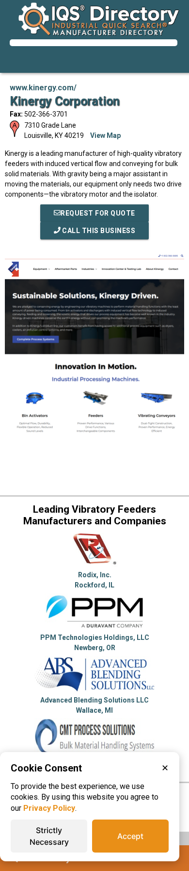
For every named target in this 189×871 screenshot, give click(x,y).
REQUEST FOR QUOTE (98, 213)
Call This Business (98, 230)
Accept (130, 836)
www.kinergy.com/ (43, 87)
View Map (105, 135)
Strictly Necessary (49, 836)
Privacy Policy (49, 808)
